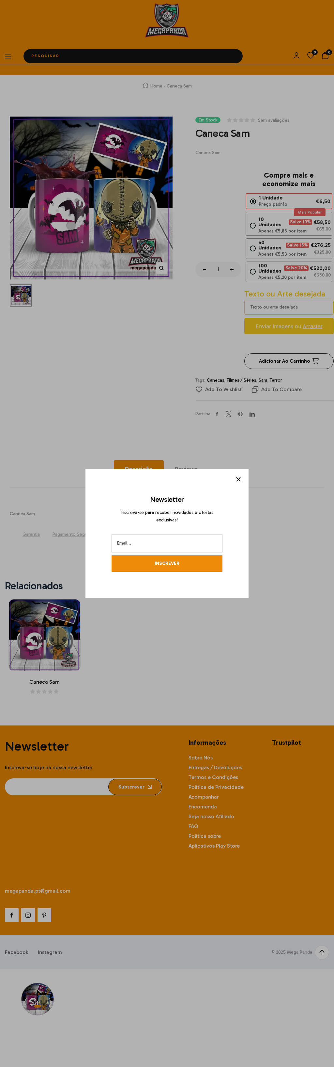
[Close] (238, 479)
